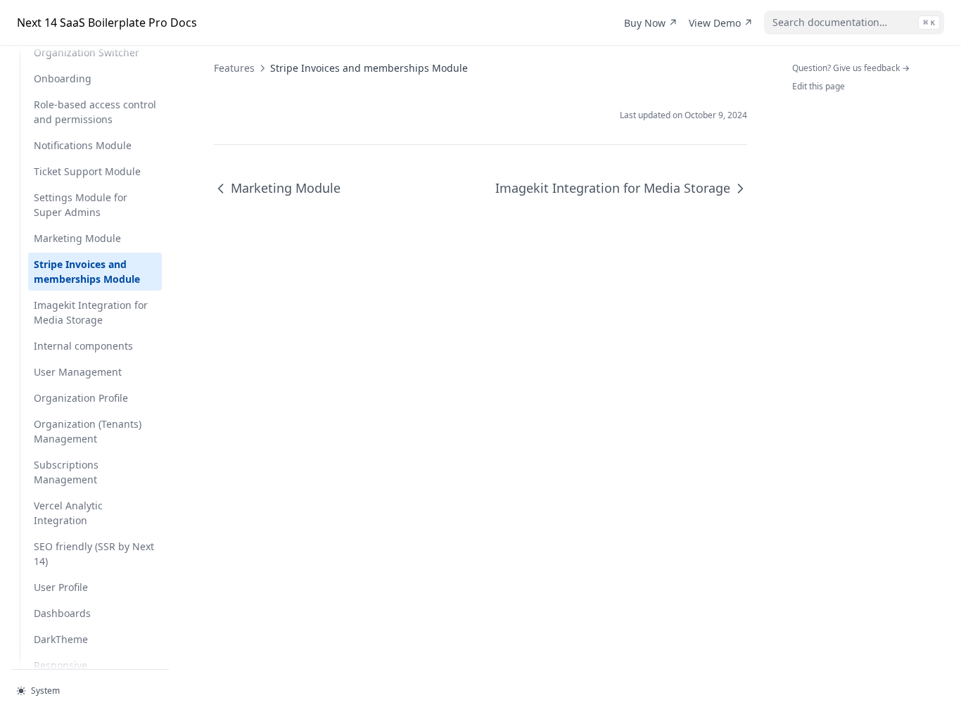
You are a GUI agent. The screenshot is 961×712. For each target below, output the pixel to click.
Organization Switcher (86, 52)
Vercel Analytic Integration (68, 513)
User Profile (61, 587)
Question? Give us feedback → (851, 68)
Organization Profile (81, 398)
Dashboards (62, 613)
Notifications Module (83, 145)
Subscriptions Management (66, 472)
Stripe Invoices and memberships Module (87, 272)
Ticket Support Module (87, 171)
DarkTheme (61, 639)
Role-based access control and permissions (95, 112)
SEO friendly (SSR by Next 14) (94, 554)
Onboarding (62, 78)
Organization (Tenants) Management (87, 431)
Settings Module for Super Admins (80, 205)
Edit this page (818, 86)
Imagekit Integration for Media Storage (91, 312)
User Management (78, 372)
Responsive (60, 665)
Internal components (83, 345)
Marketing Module (77, 238)
